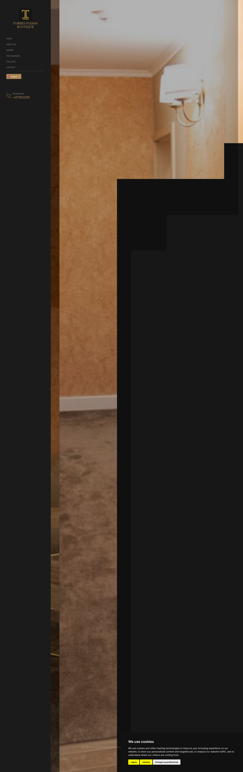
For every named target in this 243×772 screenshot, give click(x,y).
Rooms (10, 50)
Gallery (11, 61)
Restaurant (13, 56)
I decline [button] (146, 762)
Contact (11, 67)
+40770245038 (21, 97)
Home (9, 38)
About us (11, 44)
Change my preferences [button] (166, 762)
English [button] (14, 76)
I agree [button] (133, 762)
